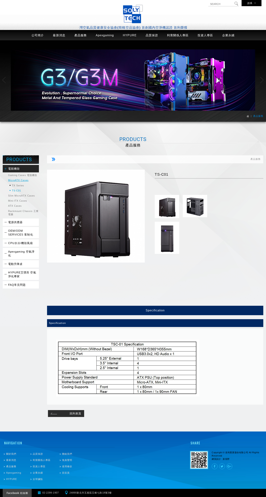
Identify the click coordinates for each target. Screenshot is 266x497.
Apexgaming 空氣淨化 (21, 253)
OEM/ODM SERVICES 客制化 (20, 232)
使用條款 (67, 466)
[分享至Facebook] (215, 466)
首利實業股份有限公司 (133, 14)
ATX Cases (15, 205)
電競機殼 (14, 168)
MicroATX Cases (18, 180)
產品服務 (11, 466)
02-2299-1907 (50, 492)
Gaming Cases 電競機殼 (22, 175)
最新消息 (11, 460)
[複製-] (133, 80)
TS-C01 (16, 190)
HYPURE (11, 479)
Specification (155, 310)
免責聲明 (67, 460)
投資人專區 (39, 466)
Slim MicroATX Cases (21, 195)
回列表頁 (75, 413)
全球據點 (38, 479)
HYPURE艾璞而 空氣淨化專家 (22, 274)
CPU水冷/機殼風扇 (20, 243)
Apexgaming (13, 472)
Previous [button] (4, 80)
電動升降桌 (15, 263)
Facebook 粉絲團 (17, 493)
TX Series (18, 185)
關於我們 (11, 454)
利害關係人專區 (41, 460)
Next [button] (262, 80)
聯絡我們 (67, 454)
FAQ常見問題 (17, 284)
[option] (133, 80)
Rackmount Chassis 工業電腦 (23, 213)
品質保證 (38, 454)
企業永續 (38, 472)
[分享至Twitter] (222, 466)
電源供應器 (15, 222)
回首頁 (66, 472)
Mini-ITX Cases (17, 200)
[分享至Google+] (229, 466)
